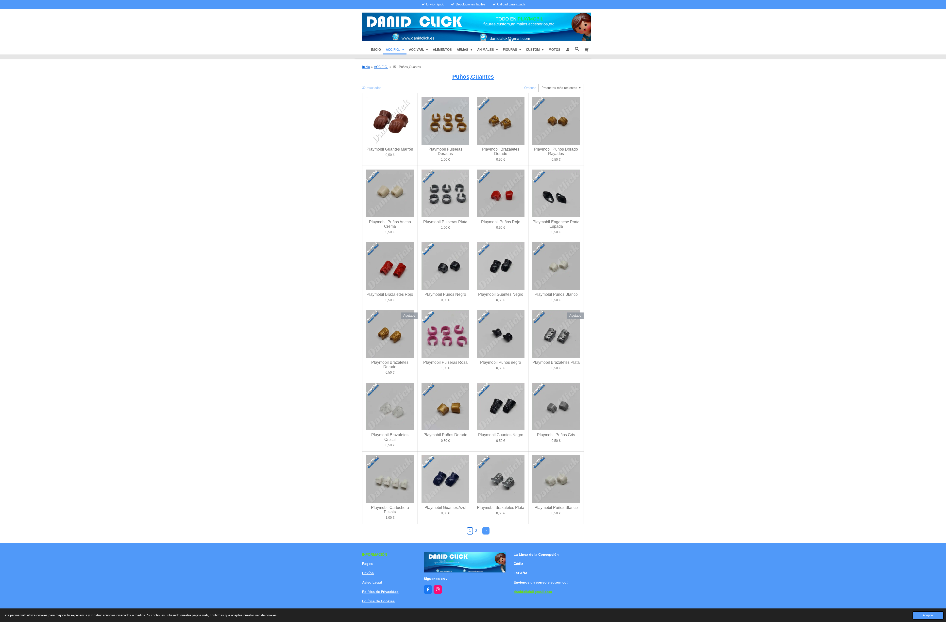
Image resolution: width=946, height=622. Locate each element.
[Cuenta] (567, 49)
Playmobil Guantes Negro (500, 294)
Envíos (368, 573)
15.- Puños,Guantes (406, 67)
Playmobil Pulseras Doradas (445, 151)
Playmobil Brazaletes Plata (556, 362)
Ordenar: (530, 88)
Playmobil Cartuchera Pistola (390, 509)
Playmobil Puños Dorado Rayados (556, 151)
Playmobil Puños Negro (445, 294)
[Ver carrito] (586, 49)
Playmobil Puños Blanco (556, 294)
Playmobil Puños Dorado (445, 435)
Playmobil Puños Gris (556, 435)
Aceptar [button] (928, 615)
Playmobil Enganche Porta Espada (556, 224)
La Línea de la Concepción (536, 554)
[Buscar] (577, 49)
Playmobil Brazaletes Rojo (390, 294)
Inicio (366, 67)
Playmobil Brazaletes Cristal (389, 437)
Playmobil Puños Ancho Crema (390, 224)
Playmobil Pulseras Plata (445, 222)
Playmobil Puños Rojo (500, 222)
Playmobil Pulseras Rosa (445, 362)
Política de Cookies (378, 601)
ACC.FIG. (381, 67)
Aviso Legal (372, 582)
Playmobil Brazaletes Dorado (500, 151)
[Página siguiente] (486, 530)
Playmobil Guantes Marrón (390, 149)
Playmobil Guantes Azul (445, 507)
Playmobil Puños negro (500, 362)
